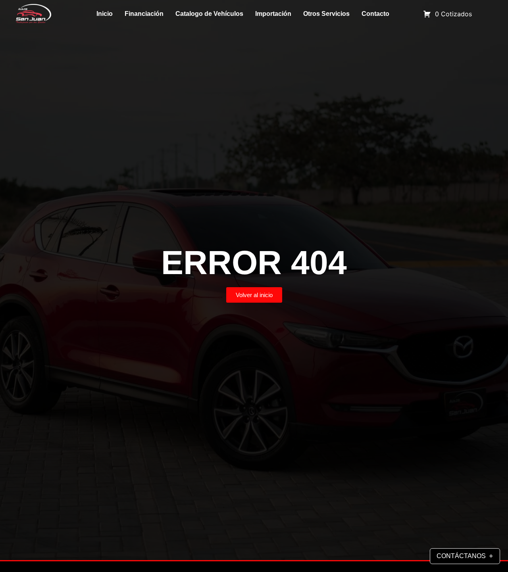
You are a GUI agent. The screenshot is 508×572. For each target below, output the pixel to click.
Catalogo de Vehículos (209, 13)
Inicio (104, 13)
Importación (273, 13)
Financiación (144, 13)
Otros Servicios (326, 13)
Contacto (375, 13)
